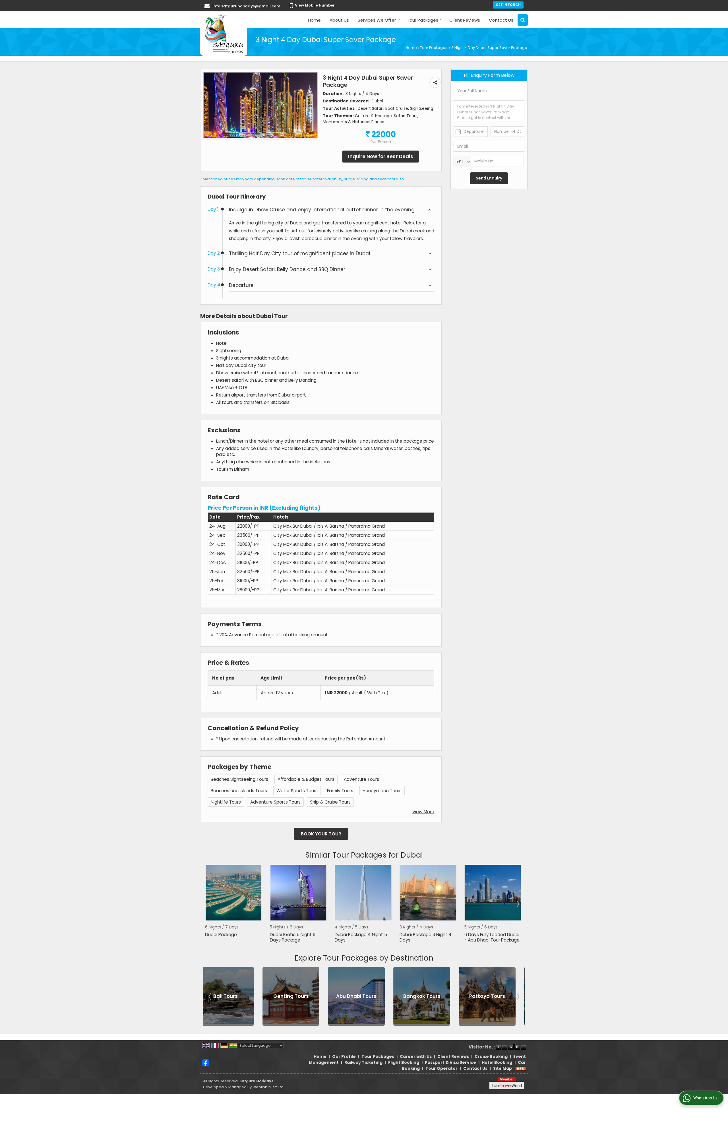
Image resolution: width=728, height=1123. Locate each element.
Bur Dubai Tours (463, 996)
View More (423, 812)
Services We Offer (377, 20)
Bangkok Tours (332, 996)
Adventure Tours (361, 779)
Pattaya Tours (398, 996)
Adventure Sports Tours (275, 802)
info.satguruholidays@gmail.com (246, 6)
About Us (339, 20)
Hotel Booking (497, 1062)
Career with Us (416, 1056)
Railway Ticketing (363, 1062)
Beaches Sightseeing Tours (239, 779)
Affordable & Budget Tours (306, 779)
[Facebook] (205, 1062)
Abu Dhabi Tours (267, 996)
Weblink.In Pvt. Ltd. (268, 1087)
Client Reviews (464, 20)
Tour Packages (422, 20)
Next (517, 903)
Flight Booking (403, 1062)
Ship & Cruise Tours (330, 802)
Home (314, 20)
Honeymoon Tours (382, 791)
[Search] (523, 20)
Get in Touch (508, 5)
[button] (315, 5)
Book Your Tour (321, 834)
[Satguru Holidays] (223, 33)
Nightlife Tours (226, 802)
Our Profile (344, 1056)
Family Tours (340, 791)
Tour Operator (441, 1068)
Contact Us (501, 20)
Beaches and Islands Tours (239, 791)
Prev (210, 903)
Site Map (502, 1068)
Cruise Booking (491, 1056)
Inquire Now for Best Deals (380, 156)
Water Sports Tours (297, 791)
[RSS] (521, 1068)
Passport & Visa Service (450, 1062)
